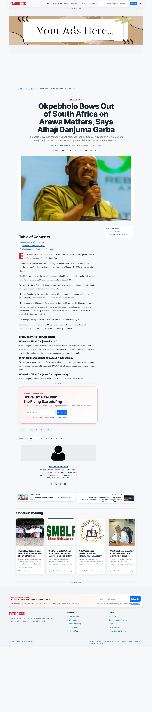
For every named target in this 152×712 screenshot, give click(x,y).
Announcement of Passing (33, 241)
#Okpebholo (33, 430)
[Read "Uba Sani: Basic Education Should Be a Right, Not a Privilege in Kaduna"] (122, 532)
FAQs (110, 624)
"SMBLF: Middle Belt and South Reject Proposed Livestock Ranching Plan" (60, 553)
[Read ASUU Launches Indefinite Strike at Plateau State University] (91, 532)
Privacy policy (114, 627)
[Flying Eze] (18, 3)
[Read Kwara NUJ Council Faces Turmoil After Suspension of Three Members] (30, 532)
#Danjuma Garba (46, 430)
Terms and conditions (117, 631)
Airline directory (74, 627)
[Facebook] (51, 484)
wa (86, 150)
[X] (56, 484)
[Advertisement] (76, 68)
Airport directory (74, 624)
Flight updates (73, 620)
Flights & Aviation (88, 3)
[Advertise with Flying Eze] (76, 30)
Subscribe (62, 412)
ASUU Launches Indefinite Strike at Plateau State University (90, 553)
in (80, 150)
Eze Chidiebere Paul (60, 145)
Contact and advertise (117, 620)
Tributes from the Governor (33, 245)
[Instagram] (60, 484)
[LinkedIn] (65, 484)
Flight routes (72, 631)
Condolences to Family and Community (39, 249)
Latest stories (73, 616)
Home (19, 89)
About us (112, 616)
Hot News (30, 89)
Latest (48, 3)
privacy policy (62, 417)
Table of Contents (114, 231)
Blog (54, 3)
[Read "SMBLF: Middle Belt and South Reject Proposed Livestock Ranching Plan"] (61, 532)
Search (133, 3)
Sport (60, 3)
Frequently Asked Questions (118, 234)
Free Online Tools (71, 3)
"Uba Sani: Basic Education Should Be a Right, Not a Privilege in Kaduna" (122, 553)
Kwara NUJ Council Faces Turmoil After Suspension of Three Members (30, 553)
